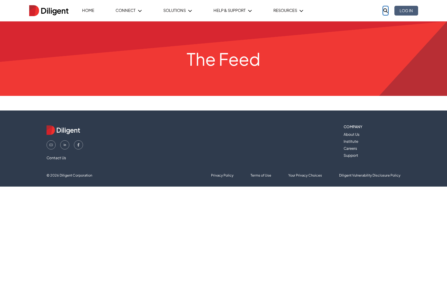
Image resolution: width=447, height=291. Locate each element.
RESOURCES (285, 10)
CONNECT (126, 10)
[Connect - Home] (48, 10)
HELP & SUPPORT (229, 10)
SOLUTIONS (174, 10)
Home (88, 10)
